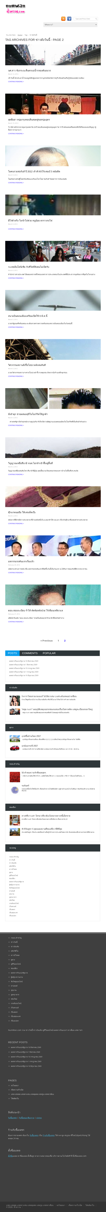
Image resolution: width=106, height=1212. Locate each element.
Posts (12, 653)
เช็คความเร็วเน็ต (17, 1090)
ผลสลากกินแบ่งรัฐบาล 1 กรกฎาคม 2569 (23, 672)
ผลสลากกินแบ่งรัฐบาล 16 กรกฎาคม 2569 (24, 668)
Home (20, 35)
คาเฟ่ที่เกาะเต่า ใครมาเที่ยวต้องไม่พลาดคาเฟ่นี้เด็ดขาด (46, 816)
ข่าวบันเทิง (12, 863)
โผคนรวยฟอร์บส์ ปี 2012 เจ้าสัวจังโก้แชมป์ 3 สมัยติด (34, 171)
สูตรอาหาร (12, 897)
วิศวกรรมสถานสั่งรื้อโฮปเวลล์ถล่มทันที (27, 365)
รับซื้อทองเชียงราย (26, 1117)
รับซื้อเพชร (12, 1117)
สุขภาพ (11, 894)
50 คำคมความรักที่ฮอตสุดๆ (34, 773)
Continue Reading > (16, 81)
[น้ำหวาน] (15, 13)
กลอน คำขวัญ (14, 857)
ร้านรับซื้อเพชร (49, 1135)
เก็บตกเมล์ (12, 906)
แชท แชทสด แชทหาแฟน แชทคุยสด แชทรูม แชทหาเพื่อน (32, 1094)
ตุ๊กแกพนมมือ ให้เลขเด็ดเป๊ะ (22, 512)
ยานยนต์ (12, 891)
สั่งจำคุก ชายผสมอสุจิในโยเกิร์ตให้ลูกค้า (28, 414)
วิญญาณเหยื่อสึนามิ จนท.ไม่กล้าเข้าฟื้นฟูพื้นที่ (30, 463)
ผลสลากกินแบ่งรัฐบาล (16, 882)
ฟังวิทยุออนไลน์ (14, 888)
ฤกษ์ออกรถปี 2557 (30, 746)
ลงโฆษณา (15, 1085)
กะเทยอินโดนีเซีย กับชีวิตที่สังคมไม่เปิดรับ (28, 267)
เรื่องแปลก (12, 916)
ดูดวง (11, 872)
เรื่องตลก (12, 909)
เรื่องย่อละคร (13, 913)
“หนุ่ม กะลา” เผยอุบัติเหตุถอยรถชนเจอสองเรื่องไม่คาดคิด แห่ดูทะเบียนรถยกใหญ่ (57, 709)
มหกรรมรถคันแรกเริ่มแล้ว (21, 561)
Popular (49, 653)
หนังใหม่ (12, 900)
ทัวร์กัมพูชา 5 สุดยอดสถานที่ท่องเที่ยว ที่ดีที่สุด (42, 829)
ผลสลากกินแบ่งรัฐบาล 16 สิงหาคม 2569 (23, 661)
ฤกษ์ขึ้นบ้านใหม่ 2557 (31, 736)
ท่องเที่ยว (12, 878)
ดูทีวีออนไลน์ (13, 875)
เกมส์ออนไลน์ (14, 903)
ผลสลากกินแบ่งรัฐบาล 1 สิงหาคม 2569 (23, 664)
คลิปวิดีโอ (12, 866)
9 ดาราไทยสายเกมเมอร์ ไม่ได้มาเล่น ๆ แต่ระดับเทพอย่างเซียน (49, 696)
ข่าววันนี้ (12, 860)
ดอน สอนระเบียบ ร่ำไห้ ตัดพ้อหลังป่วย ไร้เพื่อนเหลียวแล (35, 610)
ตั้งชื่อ (10, 1156)
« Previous (46, 640)
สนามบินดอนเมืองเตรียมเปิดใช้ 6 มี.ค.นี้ (27, 316)
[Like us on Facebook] (69, 18)
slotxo (39, 1117)
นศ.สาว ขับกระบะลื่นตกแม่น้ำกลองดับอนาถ (29, 70)
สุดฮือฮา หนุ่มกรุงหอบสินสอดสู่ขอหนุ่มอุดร (29, 119)
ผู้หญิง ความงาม (14, 885)
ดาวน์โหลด (13, 869)
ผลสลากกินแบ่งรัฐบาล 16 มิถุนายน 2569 (23, 675)
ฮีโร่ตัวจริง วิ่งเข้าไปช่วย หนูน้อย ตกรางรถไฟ (30, 220)
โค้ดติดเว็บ (15, 1098)
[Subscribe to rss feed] (63, 18)
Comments (30, 653)
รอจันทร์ (25, 786)
